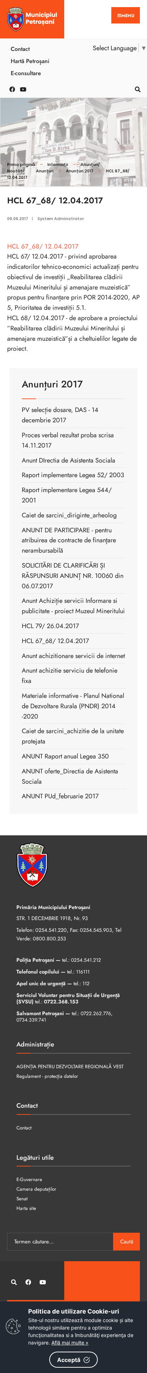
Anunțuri (45, 171)
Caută (126, 1242)
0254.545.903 (96, 930)
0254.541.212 (86, 960)
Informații (57, 164)
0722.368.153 (61, 1001)
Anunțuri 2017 (79, 171)
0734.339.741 (31, 1019)
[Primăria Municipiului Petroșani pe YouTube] (21, 89)
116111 (83, 971)
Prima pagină (21, 164)
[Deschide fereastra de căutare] (136, 89)
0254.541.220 (51, 930)
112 (86, 983)
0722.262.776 (96, 1013)
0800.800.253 (49, 938)
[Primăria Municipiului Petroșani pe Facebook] (10, 89)
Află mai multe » (69, 1343)
